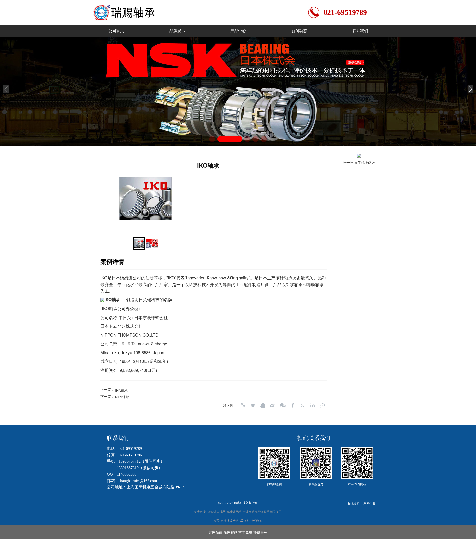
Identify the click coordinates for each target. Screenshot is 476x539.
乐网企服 (369, 503)
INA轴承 (121, 390)
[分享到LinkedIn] (312, 405)
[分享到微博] (273, 405)
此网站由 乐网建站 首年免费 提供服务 (238, 532)
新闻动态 (299, 31)
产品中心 (238, 31)
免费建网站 (234, 511)
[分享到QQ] (263, 405)
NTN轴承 (122, 396)
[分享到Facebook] (293, 405)
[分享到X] (302, 405)
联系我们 (360, 31)
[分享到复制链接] (243, 405)
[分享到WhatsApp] (322, 405)
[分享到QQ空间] (253, 405)
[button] (212, 139)
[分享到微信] (283, 405)
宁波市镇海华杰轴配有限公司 (262, 511)
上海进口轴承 (216, 511)
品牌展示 (177, 31)
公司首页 (116, 31)
